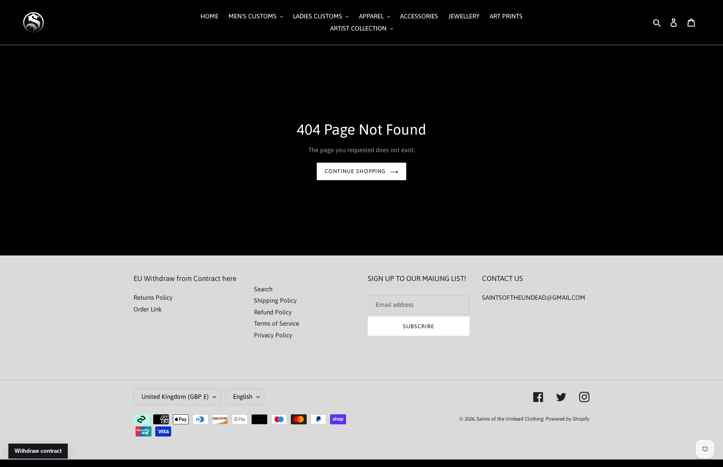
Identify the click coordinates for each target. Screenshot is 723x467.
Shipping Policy (275, 300)
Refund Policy (273, 312)
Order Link (147, 309)
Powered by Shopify (568, 419)
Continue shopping (355, 171)
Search (263, 289)
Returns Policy (152, 297)
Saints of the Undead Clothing (510, 419)
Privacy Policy (273, 335)
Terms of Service (276, 323)
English (242, 396)
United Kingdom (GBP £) (175, 396)
